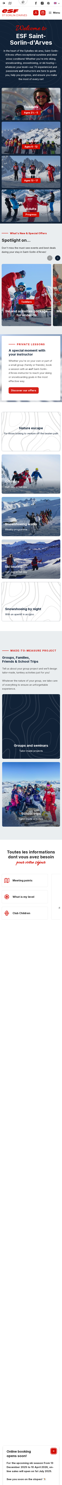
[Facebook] (36, 3)
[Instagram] (42, 3)
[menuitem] (31, 104)
